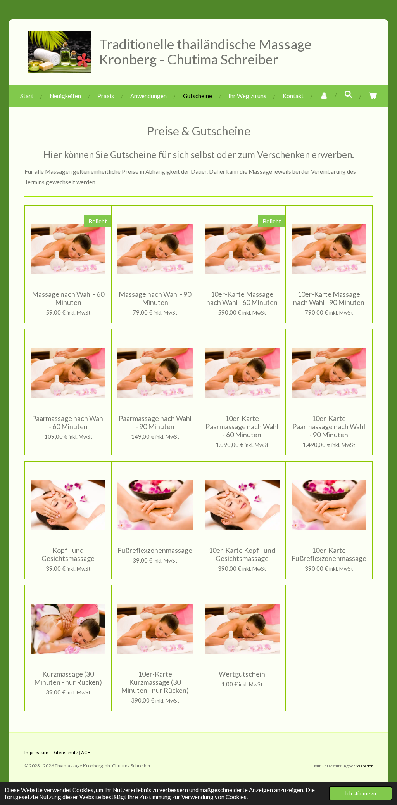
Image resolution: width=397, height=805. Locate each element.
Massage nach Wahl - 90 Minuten (155, 298)
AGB (86, 752)
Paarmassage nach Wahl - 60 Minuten (68, 422)
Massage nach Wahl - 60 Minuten (68, 298)
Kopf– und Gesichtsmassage (68, 554)
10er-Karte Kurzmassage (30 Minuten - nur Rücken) (155, 682)
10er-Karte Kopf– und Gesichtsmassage (242, 554)
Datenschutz (65, 752)
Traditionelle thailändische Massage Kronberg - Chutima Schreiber (205, 51)
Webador (364, 765)
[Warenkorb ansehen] (372, 96)
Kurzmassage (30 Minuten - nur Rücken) (68, 678)
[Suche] (348, 94)
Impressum (36, 752)
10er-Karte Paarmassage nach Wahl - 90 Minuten (328, 426)
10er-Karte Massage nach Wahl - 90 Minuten (328, 298)
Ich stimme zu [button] (360, 793)
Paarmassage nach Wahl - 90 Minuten (155, 422)
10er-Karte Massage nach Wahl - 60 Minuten (242, 298)
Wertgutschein (242, 674)
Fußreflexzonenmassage (154, 550)
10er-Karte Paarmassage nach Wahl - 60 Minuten (241, 426)
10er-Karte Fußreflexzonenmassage (329, 554)
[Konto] (324, 96)
